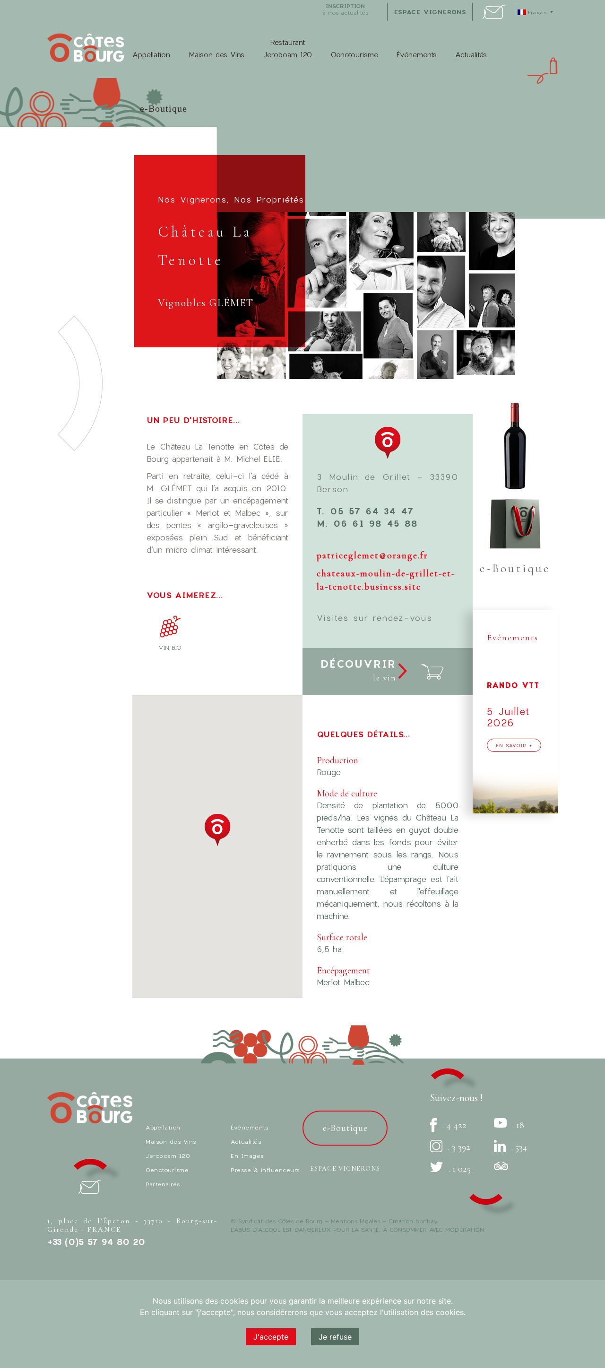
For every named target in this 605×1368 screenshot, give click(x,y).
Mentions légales (355, 1221)
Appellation (151, 54)
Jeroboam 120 (168, 1155)
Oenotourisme (354, 54)
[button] (217, 830)
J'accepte (270, 1337)
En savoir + (514, 745)
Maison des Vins (216, 54)
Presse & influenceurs (265, 1169)
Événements (417, 54)
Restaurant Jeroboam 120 (287, 48)
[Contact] (494, 16)
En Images (247, 1155)
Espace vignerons (345, 1169)
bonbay (426, 1221)
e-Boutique (163, 108)
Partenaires (163, 1184)
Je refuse (335, 1337)
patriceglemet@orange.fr (372, 555)
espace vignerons (430, 12)
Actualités (471, 54)
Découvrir (358, 670)
